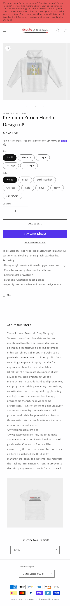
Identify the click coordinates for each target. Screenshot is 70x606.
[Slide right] (43, 106)
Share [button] (10, 295)
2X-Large (29, 165)
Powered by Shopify (50, 599)
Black (25, 180)
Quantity (7, 204)
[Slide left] (27, 106)
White (9, 180)
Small (9, 157)
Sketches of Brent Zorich (30, 599)
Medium (26, 157)
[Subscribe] (55, 550)
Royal (42, 188)
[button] (4, 30)
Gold (27, 188)
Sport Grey (12, 196)
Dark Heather (44, 180)
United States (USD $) (33, 574)
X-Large (10, 165)
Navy (57, 188)
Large (43, 157)
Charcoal (11, 188)
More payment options (35, 242)
